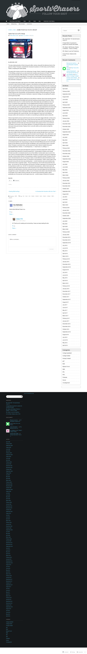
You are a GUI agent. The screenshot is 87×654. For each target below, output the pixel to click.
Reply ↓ (11, 214)
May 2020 (65, 223)
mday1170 (19, 219)
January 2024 (66, 121)
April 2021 (65, 202)
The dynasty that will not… (73, 72)
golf (63, 361)
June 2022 (65, 167)
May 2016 (65, 342)
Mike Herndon (22, 24)
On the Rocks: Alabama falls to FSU (69, 54)
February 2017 (66, 318)
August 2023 (66, 134)
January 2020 (66, 234)
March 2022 (65, 175)
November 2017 (66, 294)
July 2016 (65, 337)
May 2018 (65, 278)
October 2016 (66, 329)
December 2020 (66, 213)
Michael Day (14, 24)
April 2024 (65, 115)
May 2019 (65, 250)
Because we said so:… (72, 63)
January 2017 (66, 321)
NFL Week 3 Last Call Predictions (71, 51)
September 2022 (67, 159)
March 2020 (65, 229)
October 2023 (66, 129)
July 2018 (65, 272)
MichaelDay (14, 35)
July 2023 (65, 137)
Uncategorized (66, 382)
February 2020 (66, 232)
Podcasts (65, 377)
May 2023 (65, 140)
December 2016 (66, 323)
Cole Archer (29, 24)
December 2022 (66, 151)
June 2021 (65, 199)
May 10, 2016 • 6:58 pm (20, 220)
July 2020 (65, 221)
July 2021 (65, 197)
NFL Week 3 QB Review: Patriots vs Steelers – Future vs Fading (71, 47)
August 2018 (66, 269)
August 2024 (66, 110)
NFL (30, 21)
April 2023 (65, 142)
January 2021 (66, 210)
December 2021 (66, 183)
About (8, 24)
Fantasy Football (49, 21)
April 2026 (65, 88)
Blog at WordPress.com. (29, 393)
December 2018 (66, 264)
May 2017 (65, 310)
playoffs (10, 197)
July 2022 (65, 164)
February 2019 (66, 259)
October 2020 (66, 215)
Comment (51, 249)
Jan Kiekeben (70, 74)
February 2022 (66, 178)
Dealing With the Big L (14, 191)
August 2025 (66, 97)
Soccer (64, 380)
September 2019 (67, 242)
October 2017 (66, 296)
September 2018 (67, 267)
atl (23, 196)
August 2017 (66, 302)
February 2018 (66, 286)
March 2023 (65, 145)
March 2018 (65, 283)
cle (29, 196)
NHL (40, 21)
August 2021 (66, 194)
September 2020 (67, 218)
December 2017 (66, 291)
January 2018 (66, 288)
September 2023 (67, 132)
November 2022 (66, 153)
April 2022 (65, 172)
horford (37, 196)
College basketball (67, 353)
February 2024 (66, 118)
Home (10, 29)
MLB (35, 21)
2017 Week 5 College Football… (73, 75)
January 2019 (66, 261)
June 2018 (65, 275)
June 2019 (65, 248)
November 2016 (66, 326)
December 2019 (66, 237)
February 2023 (66, 148)
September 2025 (67, 94)
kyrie (41, 196)
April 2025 (65, 102)
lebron (44, 196)
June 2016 (65, 340)
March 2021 (65, 205)
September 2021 (67, 191)
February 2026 (66, 91)
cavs (26, 196)
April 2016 (65, 345)
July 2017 (65, 305)
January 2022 (66, 180)
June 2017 (65, 307)
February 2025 (66, 105)
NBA (25, 21)
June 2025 (65, 99)
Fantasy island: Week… (72, 77)
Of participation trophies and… (15, 420)
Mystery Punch (66, 366)
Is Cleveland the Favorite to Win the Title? (46, 191)
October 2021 (66, 188)
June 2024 (65, 113)
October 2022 (66, 156)
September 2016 (67, 332)
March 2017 (65, 315)
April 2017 (65, 313)
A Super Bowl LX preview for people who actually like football (70, 43)
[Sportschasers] (43, 11)
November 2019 (66, 240)
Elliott (68, 68)
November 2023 (66, 126)
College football (15, 21)
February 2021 (66, 207)
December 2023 (66, 124)
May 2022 (65, 169)
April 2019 (65, 253)
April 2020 (65, 226)
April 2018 (65, 280)
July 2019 (65, 245)
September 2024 (67, 107)
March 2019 (65, 256)
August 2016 (66, 334)
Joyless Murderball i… (72, 71)
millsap (48, 196)
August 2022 (66, 161)
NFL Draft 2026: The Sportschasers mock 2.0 (71, 39)
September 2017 (67, 299)
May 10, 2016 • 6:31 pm (18, 206)
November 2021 (66, 186)
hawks (33, 196)
